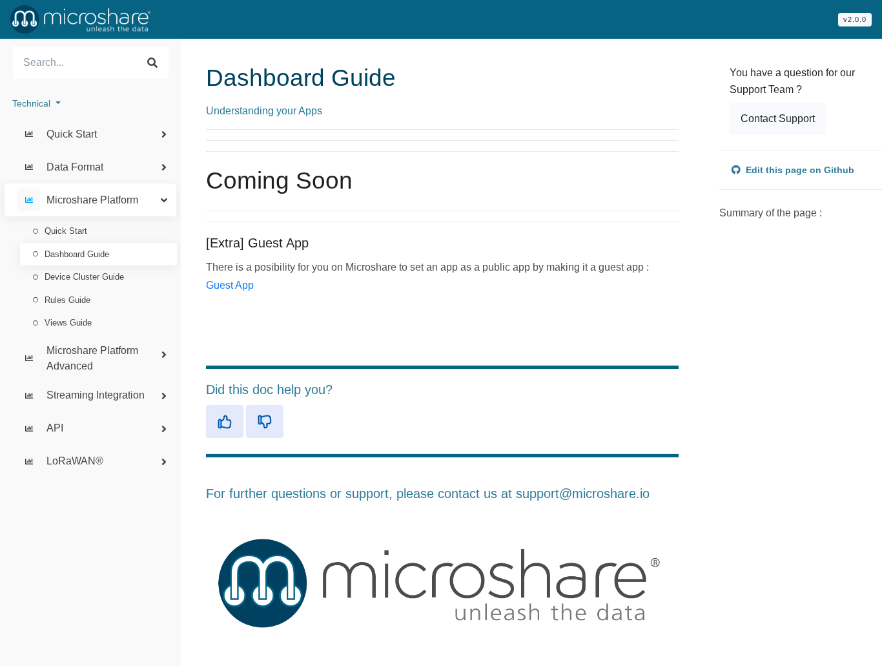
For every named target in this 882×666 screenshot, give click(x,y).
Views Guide (68, 323)
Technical (32, 103)
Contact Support (778, 118)
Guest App (230, 285)
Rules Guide (67, 300)
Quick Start (66, 231)
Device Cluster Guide (84, 277)
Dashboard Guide (77, 254)
